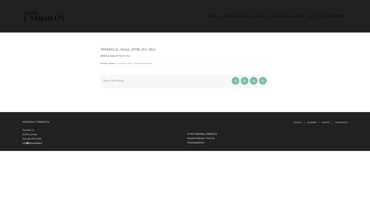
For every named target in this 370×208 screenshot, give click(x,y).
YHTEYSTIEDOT (341, 122)
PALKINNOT (312, 122)
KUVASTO (326, 122)
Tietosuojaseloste (195, 142)
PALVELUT (298, 122)
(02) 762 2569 (34, 138)
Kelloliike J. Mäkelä (107, 63)
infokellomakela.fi (32, 143)
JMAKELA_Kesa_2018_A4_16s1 (115, 55)
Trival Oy (210, 138)
